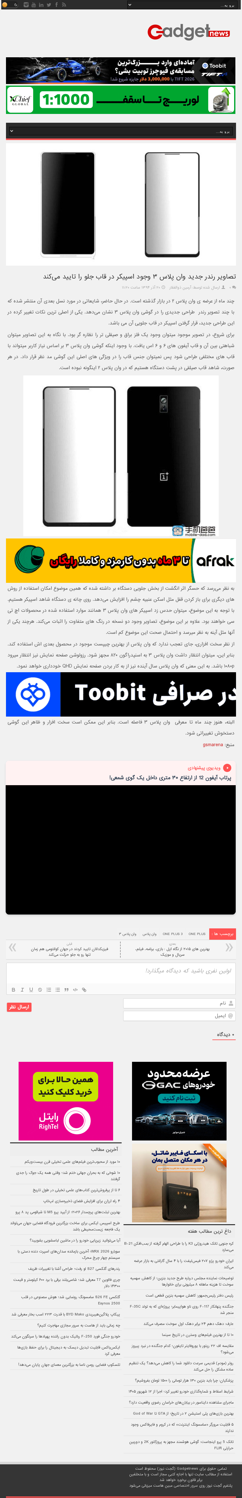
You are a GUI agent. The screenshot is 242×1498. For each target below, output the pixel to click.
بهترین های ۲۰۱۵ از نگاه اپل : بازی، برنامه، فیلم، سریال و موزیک (172, 950)
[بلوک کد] (75, 990)
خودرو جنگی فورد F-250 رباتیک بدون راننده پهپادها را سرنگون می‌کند (65, 1336)
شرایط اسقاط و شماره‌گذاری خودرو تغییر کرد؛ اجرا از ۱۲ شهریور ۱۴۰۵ (181, 1391)
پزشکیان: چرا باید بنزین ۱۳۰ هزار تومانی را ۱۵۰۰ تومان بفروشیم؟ (184, 1380)
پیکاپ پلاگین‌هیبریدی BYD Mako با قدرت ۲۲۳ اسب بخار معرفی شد (65, 1314)
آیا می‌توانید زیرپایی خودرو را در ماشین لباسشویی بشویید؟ (75, 1240)
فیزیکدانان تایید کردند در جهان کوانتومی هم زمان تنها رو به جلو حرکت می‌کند (69, 950)
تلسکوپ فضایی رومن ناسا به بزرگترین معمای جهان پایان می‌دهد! (69, 1365)
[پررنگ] (13, 990)
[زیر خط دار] (31, 990)
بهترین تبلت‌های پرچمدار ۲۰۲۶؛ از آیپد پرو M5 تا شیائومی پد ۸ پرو (67, 1212)
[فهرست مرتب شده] (48, 990)
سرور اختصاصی (186, 1486)
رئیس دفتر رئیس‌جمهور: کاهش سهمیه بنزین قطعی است (189, 1295)
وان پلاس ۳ (127, 934)
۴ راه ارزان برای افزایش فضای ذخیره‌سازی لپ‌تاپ (81, 1201)
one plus (197, 934)
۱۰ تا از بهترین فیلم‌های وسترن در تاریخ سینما (197, 1335)
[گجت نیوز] (188, 42)
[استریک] (40, 990)
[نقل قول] (66, 990)
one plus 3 (172, 934)
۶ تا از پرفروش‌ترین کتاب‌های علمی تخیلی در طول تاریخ (76, 1190)
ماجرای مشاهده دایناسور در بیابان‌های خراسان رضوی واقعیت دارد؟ (181, 1402)
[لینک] (84, 990)
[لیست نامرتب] (57, 990)
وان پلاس (150, 934)
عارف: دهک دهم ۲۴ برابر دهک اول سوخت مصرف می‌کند (188, 1324)
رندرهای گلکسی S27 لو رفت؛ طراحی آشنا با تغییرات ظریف (74, 1269)
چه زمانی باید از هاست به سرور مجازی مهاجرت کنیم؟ (78, 1325)
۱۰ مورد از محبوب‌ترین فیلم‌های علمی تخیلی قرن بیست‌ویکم (72, 1162)
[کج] (22, 990)
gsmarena (213, 745)
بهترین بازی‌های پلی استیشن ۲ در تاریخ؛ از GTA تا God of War (183, 1413)
